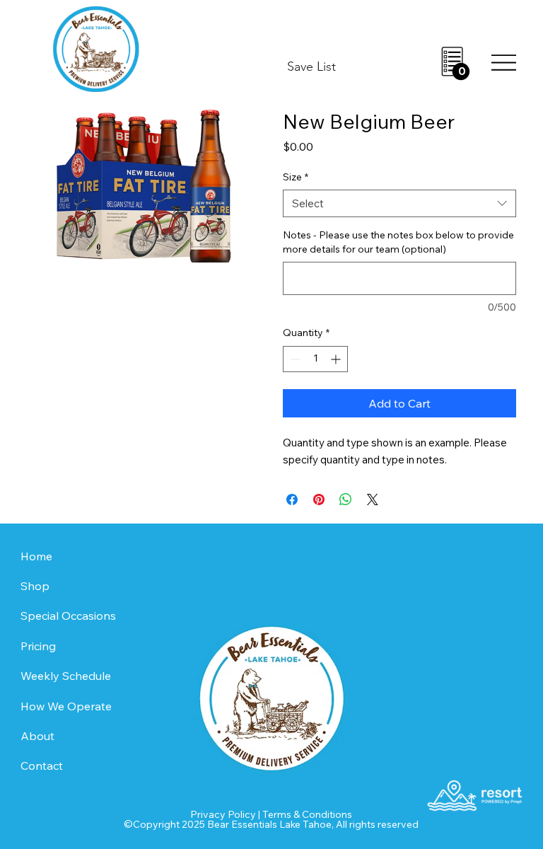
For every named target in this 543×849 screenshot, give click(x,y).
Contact (42, 765)
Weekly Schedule (66, 676)
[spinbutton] (315, 359)
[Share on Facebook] (292, 499)
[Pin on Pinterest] (318, 499)
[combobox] (399, 203)
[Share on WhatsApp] (345, 499)
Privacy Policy (223, 814)
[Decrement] (294, 359)
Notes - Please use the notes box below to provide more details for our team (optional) (398, 242)
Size (295, 177)
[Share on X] (372, 499)
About (37, 736)
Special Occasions (68, 615)
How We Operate (66, 706)
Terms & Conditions (307, 814)
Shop (35, 586)
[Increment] (337, 359)
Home (36, 556)
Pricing (38, 646)
